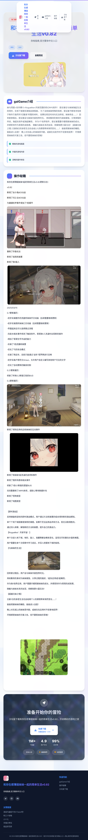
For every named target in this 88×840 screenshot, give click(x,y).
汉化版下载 (63, 789)
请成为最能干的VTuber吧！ (14, 812)
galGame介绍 (64, 782)
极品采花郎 (7, 826)
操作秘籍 (62, 785)
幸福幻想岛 (7, 823)
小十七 (6, 819)
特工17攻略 (7, 816)
